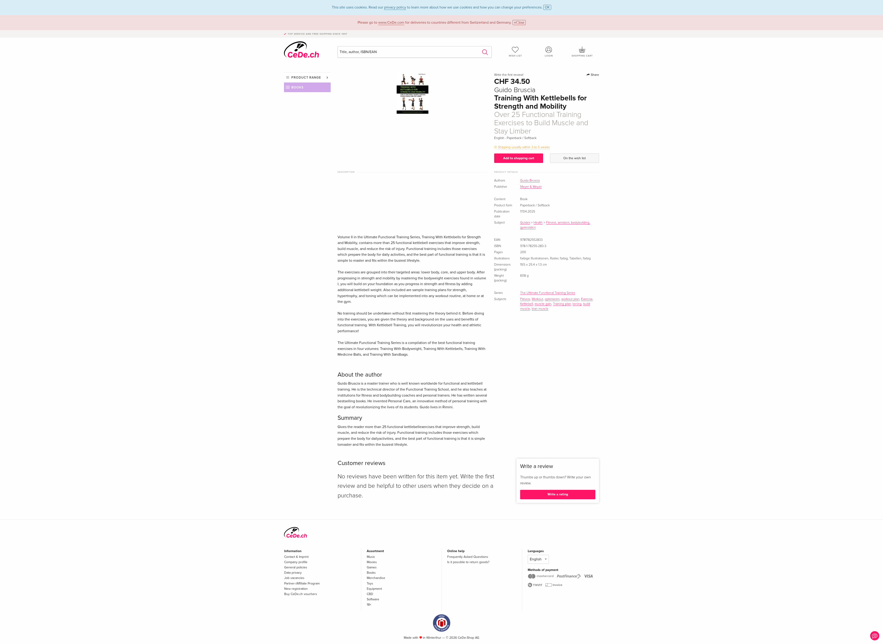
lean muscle (540, 308)
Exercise (587, 299)
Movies (372, 562)
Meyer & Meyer (531, 186)
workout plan (570, 299)
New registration (296, 589)
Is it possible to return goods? (468, 562)
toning (577, 304)
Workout (537, 299)
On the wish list (574, 158)
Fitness (525, 299)
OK (547, 7)
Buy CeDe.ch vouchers (300, 594)
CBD (370, 594)
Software (373, 599)
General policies (295, 567)
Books (297, 87)
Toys (370, 583)
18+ (369, 605)
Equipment (374, 589)
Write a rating (558, 494)
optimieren (552, 299)
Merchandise (376, 578)
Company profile (295, 562)
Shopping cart (582, 55)
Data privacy (293, 573)
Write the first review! (508, 75)
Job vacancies (294, 578)
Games (372, 567)
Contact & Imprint (296, 557)
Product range (306, 77)
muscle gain (543, 304)
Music (371, 557)
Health (538, 222)
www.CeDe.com (391, 22)
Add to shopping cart (518, 158)
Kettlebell (526, 304)
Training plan (562, 304)
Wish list (515, 55)
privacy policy (395, 7)
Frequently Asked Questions (467, 557)
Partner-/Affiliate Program (302, 583)
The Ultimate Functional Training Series (547, 293)
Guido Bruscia (530, 180)
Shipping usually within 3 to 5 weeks (524, 147)
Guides (525, 222)
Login (549, 55)
